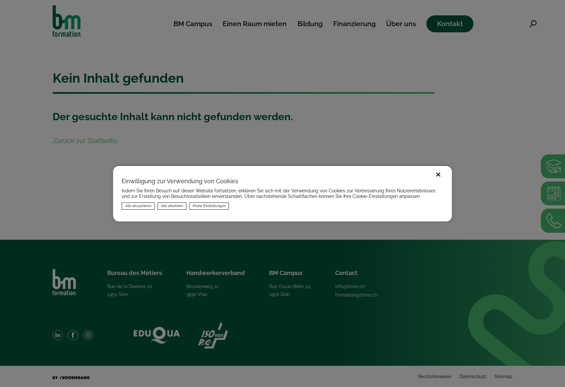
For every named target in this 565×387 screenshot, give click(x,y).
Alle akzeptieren (138, 205)
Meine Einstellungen (209, 205)
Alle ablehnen (172, 205)
